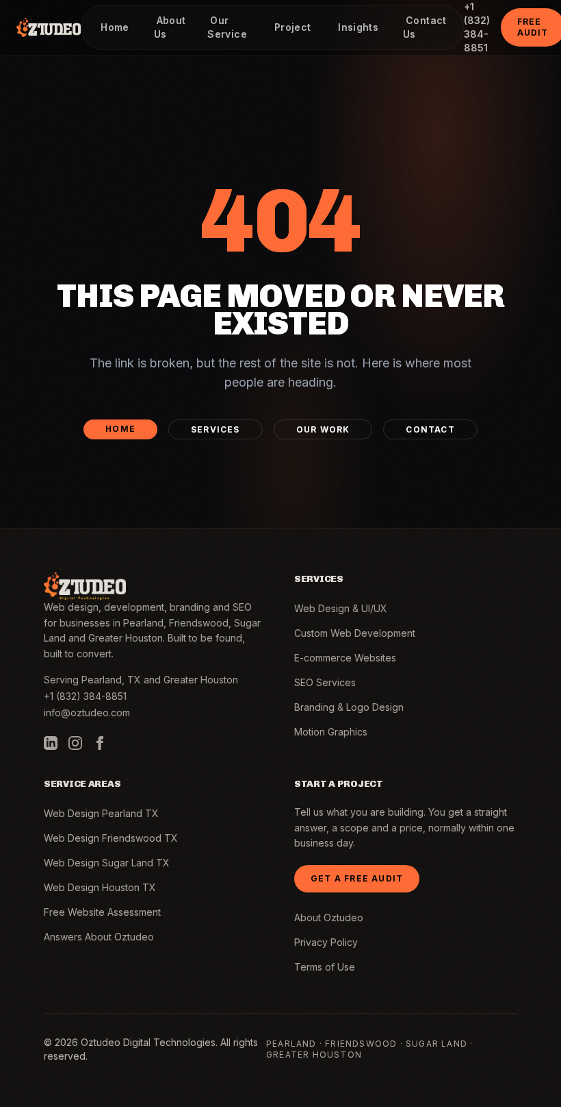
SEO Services (325, 682)
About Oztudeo (328, 917)
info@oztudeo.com (87, 712)
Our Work (323, 429)
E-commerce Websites (345, 658)
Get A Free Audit (357, 878)
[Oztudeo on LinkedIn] (50, 743)
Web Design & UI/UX (340, 608)
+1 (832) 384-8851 (85, 696)
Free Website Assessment (102, 912)
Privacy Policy (326, 942)
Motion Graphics (330, 732)
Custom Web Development (354, 633)
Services (215, 429)
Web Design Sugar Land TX (107, 862)
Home (120, 429)
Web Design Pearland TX (101, 813)
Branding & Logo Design (349, 707)
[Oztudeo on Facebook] (100, 743)
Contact (430, 429)
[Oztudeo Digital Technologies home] (48, 27)
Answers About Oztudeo (99, 936)
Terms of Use (324, 967)
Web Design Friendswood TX (111, 838)
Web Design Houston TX (100, 887)
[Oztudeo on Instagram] (75, 743)
